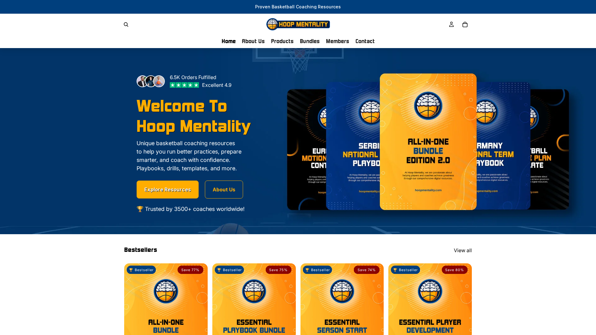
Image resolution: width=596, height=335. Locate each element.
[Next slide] (198, 322)
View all (463, 250)
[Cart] (465, 24)
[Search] (126, 24)
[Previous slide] (133, 322)
